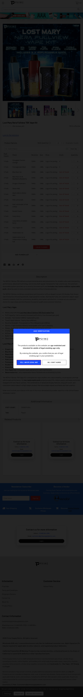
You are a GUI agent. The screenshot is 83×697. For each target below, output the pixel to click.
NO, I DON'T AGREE (54, 362)
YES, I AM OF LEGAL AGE (29, 362)
